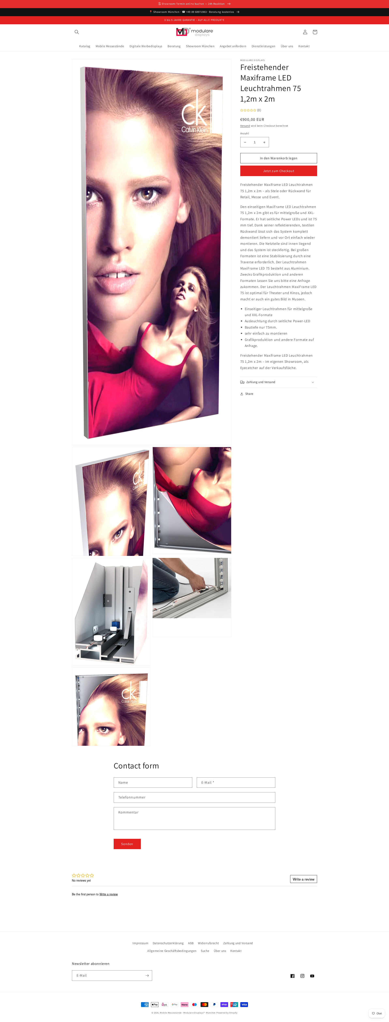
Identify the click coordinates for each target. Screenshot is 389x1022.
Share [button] (249, 394)
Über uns (220, 951)
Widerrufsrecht (208, 943)
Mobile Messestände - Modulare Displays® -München (188, 1012)
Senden (127, 844)
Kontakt (236, 951)
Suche (205, 951)
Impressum (140, 943)
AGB (191, 943)
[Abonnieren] (147, 975)
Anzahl (244, 133)
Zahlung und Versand (238, 943)
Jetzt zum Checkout (278, 171)
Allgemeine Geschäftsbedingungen (171, 951)
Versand (245, 126)
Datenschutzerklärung (168, 943)
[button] (77, 32)
